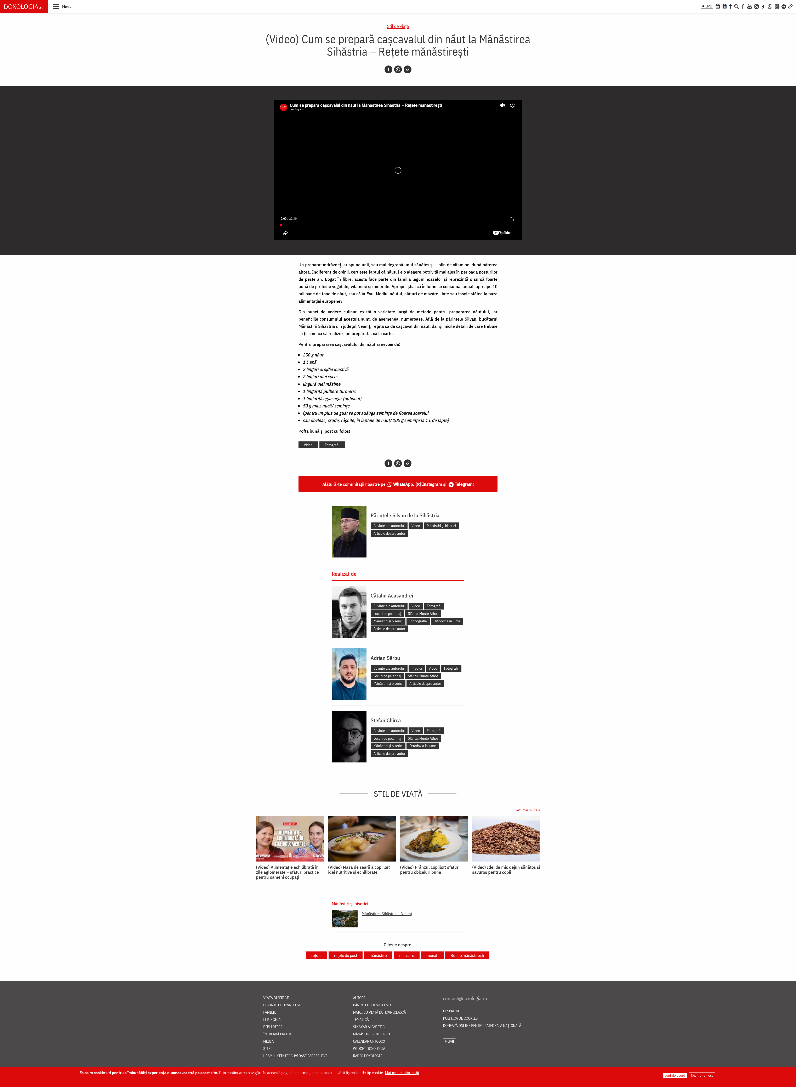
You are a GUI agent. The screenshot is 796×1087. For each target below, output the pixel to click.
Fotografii (332, 444)
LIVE (708, 6)
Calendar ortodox (369, 1041)
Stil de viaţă (398, 26)
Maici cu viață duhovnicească (379, 1012)
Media (268, 1041)
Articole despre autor (389, 533)
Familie (269, 1012)
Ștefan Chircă (386, 720)
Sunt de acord (674, 1075)
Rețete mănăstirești (467, 955)
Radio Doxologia (367, 1056)
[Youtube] (749, 6)
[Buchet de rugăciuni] (730, 6)
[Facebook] (743, 6)
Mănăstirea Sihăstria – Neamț (387, 913)
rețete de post (345, 955)
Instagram (432, 484)
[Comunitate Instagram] (777, 6)
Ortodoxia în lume (447, 621)
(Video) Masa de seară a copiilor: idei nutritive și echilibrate (359, 870)
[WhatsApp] (770, 6)
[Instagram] (756, 6)
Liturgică (271, 1020)
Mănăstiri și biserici (441, 525)
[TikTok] (763, 6)
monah (432, 955)
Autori (359, 998)
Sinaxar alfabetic (369, 1027)
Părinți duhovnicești (372, 1005)
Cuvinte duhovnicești (282, 1005)
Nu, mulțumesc (702, 1075)
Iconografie (418, 621)
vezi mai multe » (528, 810)
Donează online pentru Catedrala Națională (482, 1026)
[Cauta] (736, 6)
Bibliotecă (273, 1027)
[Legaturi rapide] (790, 6)
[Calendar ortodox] (718, 6)
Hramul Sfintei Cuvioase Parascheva (295, 1056)
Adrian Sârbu (385, 657)
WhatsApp (403, 484)
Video (308, 444)
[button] (62, 6)
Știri (267, 1049)
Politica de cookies (460, 1018)
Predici (416, 668)
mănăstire (378, 955)
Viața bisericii (276, 998)
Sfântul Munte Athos (423, 613)
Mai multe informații (402, 1072)
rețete (316, 955)
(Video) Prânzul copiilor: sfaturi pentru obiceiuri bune (430, 870)
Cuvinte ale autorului (389, 525)
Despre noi (452, 1011)
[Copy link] (407, 69)
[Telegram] (784, 6)
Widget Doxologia (369, 1049)
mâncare (406, 955)
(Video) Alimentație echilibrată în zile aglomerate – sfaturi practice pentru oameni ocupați (287, 872)
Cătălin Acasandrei (392, 595)
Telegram (464, 484)
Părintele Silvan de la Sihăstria (405, 515)
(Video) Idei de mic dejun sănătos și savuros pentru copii (506, 870)
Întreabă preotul (278, 1034)
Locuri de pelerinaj (387, 613)
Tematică (361, 1020)
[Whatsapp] (398, 69)
